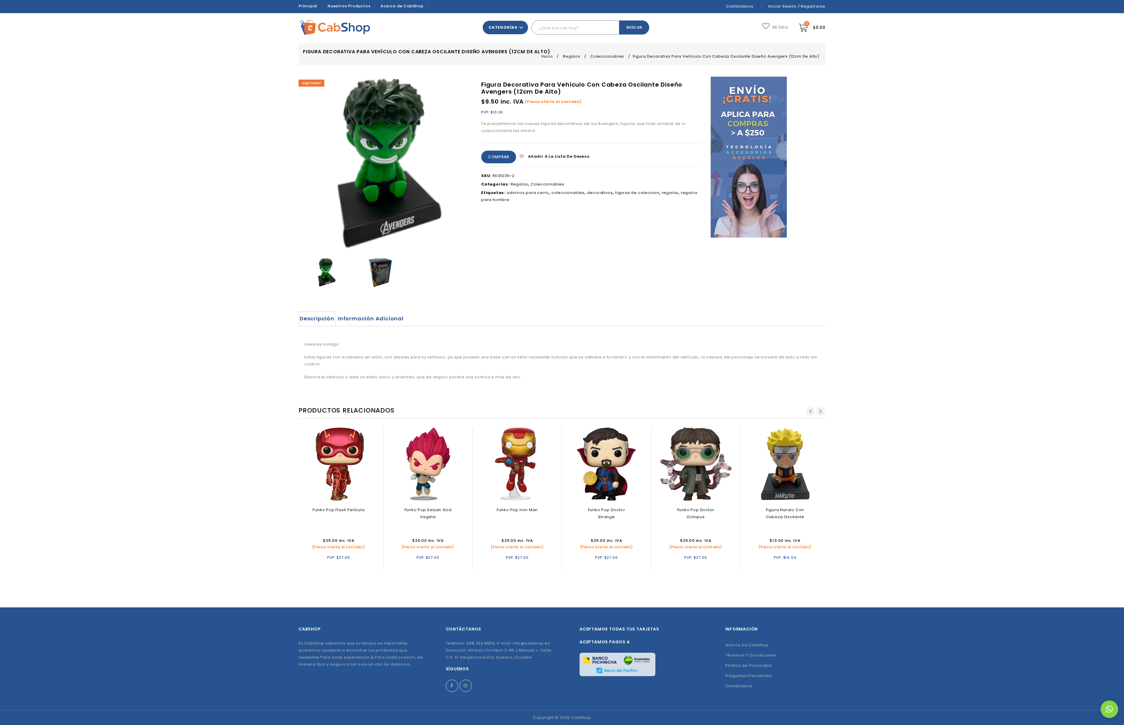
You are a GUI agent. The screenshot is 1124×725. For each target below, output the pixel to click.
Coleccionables (607, 56)
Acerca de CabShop (402, 6)
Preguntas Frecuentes (748, 675)
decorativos (600, 192)
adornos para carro (528, 192)
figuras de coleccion (637, 192)
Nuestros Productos (349, 6)
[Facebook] (452, 686)
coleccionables (568, 192)
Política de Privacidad (748, 665)
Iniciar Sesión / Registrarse (796, 6)
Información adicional (371, 318)
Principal (308, 6)
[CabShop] (335, 27)
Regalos (571, 56)
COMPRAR (498, 157)
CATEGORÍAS (503, 27)
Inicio (547, 56)
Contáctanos (739, 6)
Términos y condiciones (751, 655)
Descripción (317, 318)
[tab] (317, 318)
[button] (1109, 709)
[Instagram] (466, 686)
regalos (670, 192)
